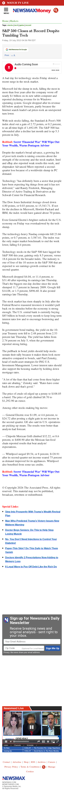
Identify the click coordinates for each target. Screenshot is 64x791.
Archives (42, 761)
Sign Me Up (52, 648)
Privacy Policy (11, 766)
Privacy (7, 652)
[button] (55, 10)
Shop (26, 761)
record (28, 25)
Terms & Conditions (30, 766)
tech (16, 25)
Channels (17, 745)
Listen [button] (6, 745)
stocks (10, 25)
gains (21, 25)
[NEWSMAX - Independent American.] (32, 10)
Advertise (17, 761)
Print (7, 55)
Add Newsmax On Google (18, 49)
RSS (33, 761)
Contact (6, 761)
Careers (51, 761)
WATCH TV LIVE (18, 2)
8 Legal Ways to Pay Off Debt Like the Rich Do (31, 566)
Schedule (30, 745)
